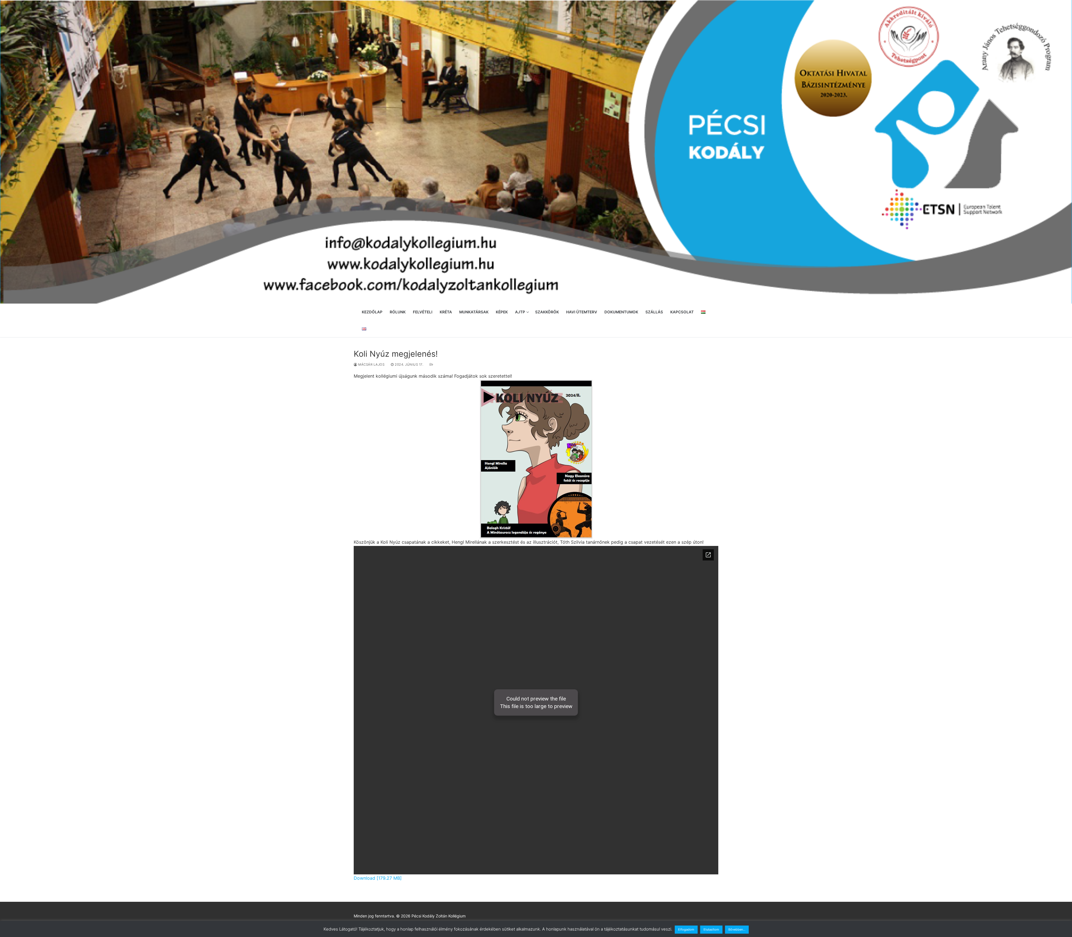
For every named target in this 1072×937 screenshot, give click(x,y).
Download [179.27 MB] (378, 878)
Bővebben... (736, 929)
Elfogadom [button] (686, 929)
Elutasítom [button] (711, 929)
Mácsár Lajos (371, 364)
